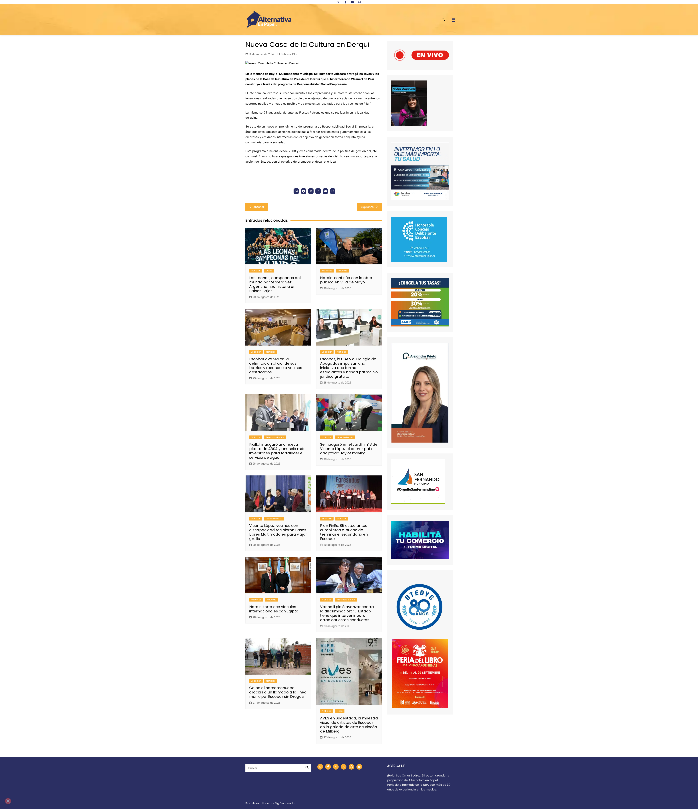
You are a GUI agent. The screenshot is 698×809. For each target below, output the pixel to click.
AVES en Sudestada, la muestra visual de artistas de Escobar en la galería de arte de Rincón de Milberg (349, 725)
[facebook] (345, 2)
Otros (269, 270)
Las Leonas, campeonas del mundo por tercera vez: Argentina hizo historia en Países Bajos (275, 284)
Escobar (256, 352)
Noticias (286, 54)
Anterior (258, 207)
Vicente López (345, 437)
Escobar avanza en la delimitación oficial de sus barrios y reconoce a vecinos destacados (275, 365)
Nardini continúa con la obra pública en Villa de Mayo (346, 280)
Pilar (294, 54)
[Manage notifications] (8, 801)
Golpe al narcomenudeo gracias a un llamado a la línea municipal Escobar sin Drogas (278, 692)
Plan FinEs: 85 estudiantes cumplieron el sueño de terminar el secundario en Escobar (344, 532)
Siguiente (367, 207)
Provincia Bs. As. (275, 437)
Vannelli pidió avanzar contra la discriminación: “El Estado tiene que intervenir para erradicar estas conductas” (347, 613)
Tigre (340, 711)
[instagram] (359, 2)
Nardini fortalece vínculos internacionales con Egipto (273, 609)
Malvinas (327, 270)
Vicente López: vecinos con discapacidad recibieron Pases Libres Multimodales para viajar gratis (278, 532)
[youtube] (352, 2)
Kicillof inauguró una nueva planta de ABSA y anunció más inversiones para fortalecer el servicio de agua (277, 451)
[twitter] (338, 2)
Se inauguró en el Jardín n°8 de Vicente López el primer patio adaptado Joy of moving (349, 449)
